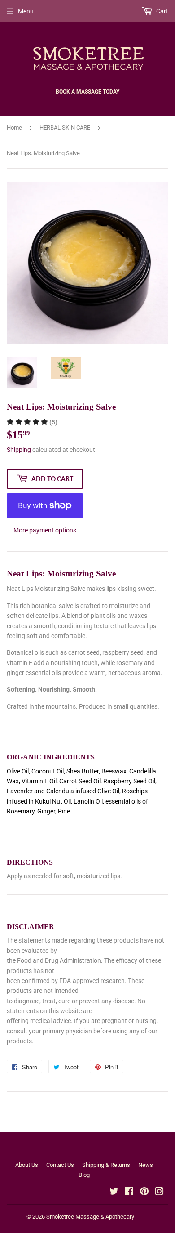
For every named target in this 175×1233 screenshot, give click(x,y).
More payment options (44, 530)
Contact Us (60, 1165)
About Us (26, 1165)
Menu (26, 11)
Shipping (19, 449)
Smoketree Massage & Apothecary (90, 1216)
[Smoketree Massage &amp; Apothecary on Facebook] (129, 1192)
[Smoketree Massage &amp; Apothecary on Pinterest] (144, 1192)
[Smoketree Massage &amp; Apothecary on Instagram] (159, 1192)
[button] (32, 422)
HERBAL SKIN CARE (64, 127)
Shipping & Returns (106, 1165)
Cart (161, 11)
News (145, 1165)
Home (14, 127)
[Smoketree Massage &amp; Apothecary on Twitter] (113, 1192)
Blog (84, 1174)
